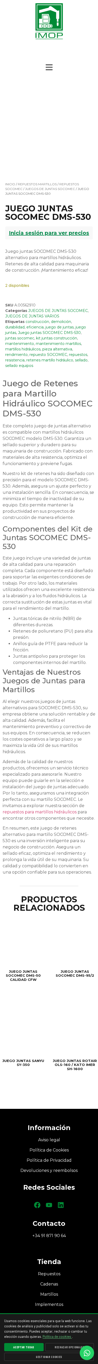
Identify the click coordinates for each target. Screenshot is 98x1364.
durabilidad (15, 327)
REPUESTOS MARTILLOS (37, 184)
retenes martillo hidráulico (49, 360)
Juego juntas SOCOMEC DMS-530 (49, 332)
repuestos (78, 354)
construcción (37, 321)
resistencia (15, 360)
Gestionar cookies (49, 1357)
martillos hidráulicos (23, 349)
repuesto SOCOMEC (48, 354)
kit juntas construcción (56, 338)
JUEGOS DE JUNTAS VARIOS (32, 316)
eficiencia (35, 327)
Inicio (10, 184)
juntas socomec (19, 338)
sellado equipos (19, 365)
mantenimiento (19, 343)
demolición (61, 321)
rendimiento (16, 354)
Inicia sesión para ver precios (49, 233)
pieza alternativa (57, 349)
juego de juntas (59, 327)
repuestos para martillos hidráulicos (40, 811)
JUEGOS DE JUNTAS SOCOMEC (50, 189)
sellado (81, 360)
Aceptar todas (23, 1347)
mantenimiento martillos (58, 343)
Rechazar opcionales (69, 1347)
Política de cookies (57, 1336)
